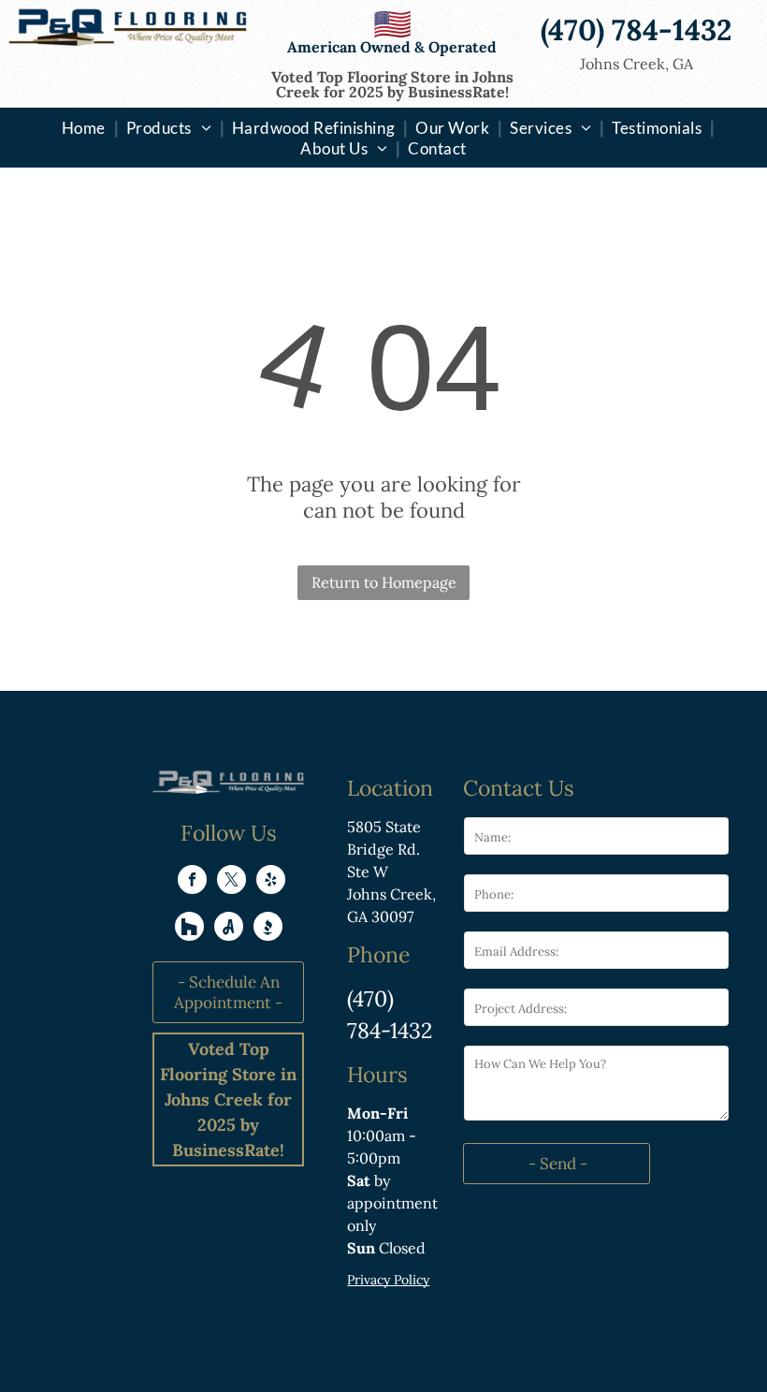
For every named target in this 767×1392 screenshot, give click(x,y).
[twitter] (231, 882)
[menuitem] (85, 127)
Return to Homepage (383, 582)
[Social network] (189, 928)
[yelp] (270, 882)
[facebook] (192, 882)
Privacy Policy (388, 1279)
